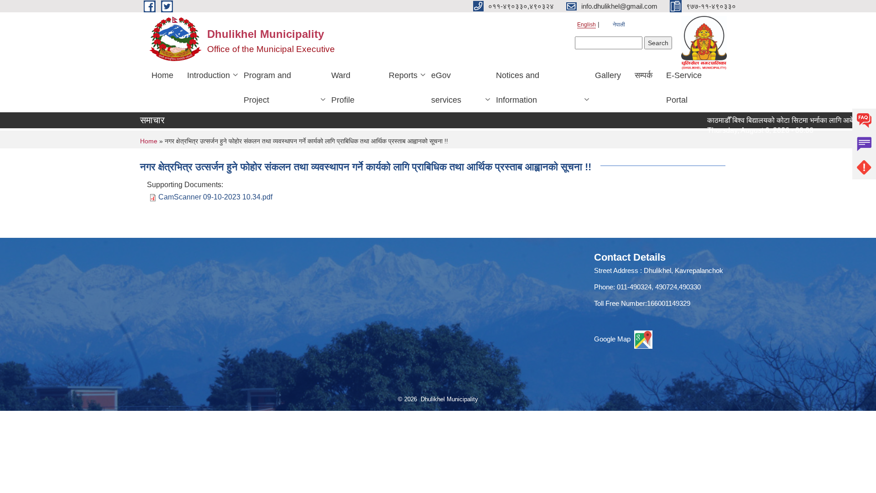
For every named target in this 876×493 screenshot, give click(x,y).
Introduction (208, 75)
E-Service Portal (684, 88)
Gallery (608, 75)
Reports (403, 75)
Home (162, 75)
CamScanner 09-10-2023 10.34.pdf (215, 197)
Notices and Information (517, 88)
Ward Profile (343, 88)
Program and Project (267, 88)
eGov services (446, 88)
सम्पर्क (643, 75)
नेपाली (619, 24)
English (586, 24)
